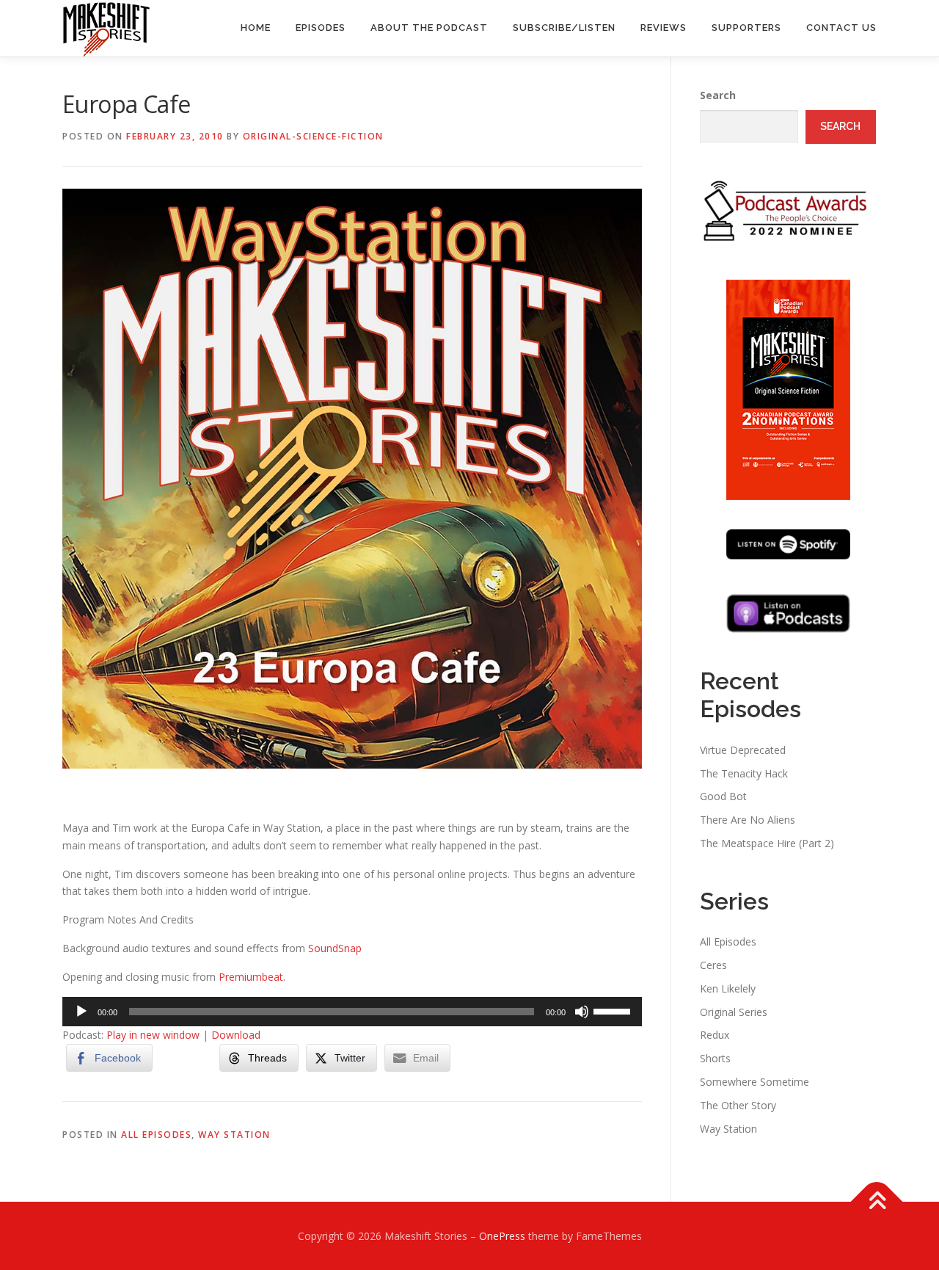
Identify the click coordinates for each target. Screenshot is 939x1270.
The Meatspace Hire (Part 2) (767, 843)
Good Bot (723, 796)
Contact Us (841, 27)
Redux (714, 1035)
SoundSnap (335, 948)
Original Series (733, 1012)
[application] (352, 1011)
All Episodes (156, 1134)
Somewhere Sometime (754, 1082)
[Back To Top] (877, 1202)
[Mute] (581, 1011)
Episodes (321, 27)
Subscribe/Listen (564, 27)
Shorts (715, 1058)
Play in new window (153, 1035)
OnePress (502, 1236)
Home (256, 27)
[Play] (81, 1011)
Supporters (746, 27)
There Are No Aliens (747, 820)
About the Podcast (429, 27)
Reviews (663, 27)
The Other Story (738, 1105)
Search (718, 95)
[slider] (614, 1010)
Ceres (713, 965)
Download (235, 1035)
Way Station (234, 1134)
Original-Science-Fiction (313, 136)
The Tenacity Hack (744, 773)
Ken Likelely (728, 988)
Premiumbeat (251, 977)
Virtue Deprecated (743, 750)
